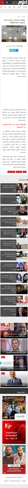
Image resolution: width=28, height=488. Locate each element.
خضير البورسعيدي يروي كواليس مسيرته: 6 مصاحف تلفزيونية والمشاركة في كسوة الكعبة (8, 232)
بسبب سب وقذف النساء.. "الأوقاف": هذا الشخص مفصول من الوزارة (8, 288)
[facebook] (17, 50)
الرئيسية (25, 6)
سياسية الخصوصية (15, 480)
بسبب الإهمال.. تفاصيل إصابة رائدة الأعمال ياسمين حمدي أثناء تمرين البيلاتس (8, 277)
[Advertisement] (14, 93)
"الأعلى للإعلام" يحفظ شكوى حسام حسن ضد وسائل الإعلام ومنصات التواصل (9, 209)
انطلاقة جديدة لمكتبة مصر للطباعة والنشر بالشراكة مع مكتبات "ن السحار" (9, 299)
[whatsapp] (10, 50)
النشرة (19, 6)
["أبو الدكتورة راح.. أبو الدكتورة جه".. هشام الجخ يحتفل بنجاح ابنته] (22, 188)
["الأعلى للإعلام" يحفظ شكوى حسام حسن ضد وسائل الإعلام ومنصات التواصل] (22, 210)
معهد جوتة (19, 171)
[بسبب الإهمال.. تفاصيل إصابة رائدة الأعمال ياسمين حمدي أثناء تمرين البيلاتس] (22, 278)
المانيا (24, 171)
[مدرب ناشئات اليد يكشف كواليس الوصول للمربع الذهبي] (22, 267)
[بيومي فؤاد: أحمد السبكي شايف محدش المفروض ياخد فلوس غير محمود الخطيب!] (14, 330)
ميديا (14, 6)
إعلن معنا (6, 480)
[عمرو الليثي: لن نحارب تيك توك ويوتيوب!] (14, 379)
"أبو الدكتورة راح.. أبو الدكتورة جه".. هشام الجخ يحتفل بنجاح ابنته (9, 187)
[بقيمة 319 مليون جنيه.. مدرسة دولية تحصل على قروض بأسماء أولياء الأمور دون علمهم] (22, 222)
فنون (9, 6)
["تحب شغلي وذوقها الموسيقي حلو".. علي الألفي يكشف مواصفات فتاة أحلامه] (14, 347)
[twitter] (13, 50)
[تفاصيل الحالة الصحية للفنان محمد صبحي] (22, 312)
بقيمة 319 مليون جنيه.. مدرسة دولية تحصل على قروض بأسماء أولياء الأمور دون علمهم (8, 221)
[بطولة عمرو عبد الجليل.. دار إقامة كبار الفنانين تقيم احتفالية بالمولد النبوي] (14, 363)
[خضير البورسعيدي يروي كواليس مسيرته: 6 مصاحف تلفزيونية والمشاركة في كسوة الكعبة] (22, 233)
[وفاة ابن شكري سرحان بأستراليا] (22, 199)
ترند (5, 6)
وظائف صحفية (11, 171)
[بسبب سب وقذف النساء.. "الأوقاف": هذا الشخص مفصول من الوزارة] (22, 289)
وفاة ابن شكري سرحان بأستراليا (9, 196)
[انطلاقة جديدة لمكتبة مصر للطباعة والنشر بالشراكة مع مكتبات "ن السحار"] (22, 300)
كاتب (20, 46)
